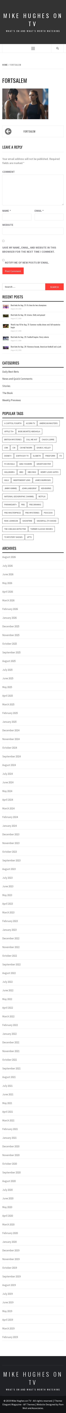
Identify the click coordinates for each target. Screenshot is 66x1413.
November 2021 (10, 1051)
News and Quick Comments (17, 378)
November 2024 (10, 739)
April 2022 (7, 1007)
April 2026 (7, 591)
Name (6, 210)
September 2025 (11, 652)
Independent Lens (21, 480)
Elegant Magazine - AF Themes (18, 1404)
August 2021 (9, 1077)
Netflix (42, 496)
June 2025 (7, 678)
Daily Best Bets (10, 371)
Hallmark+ (9, 472)
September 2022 (11, 964)
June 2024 (7, 782)
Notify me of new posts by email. (27, 262)
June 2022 (7, 990)
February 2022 (10, 1025)
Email (39, 210)
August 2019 (9, 1285)
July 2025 (7, 669)
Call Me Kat (31, 439)
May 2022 (7, 999)
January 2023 (9, 929)
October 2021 (9, 1059)
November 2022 (10, 947)
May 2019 (7, 1311)
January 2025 (9, 721)
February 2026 (10, 609)
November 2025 (10, 635)
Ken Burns (46, 488)
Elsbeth (37, 455)
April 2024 (7, 799)
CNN (6, 447)
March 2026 (8, 600)
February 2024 (10, 817)
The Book (7, 393)
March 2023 (8, 912)
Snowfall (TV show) (46, 520)
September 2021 (11, 1068)
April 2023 (7, 903)
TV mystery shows (13, 537)
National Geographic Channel (19, 496)
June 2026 (7, 574)
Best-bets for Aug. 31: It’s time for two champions (29, 305)
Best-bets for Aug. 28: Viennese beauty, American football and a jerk (36, 346)
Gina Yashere (25, 464)
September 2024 (11, 756)
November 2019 (10, 1259)
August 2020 (9, 1181)
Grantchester (44, 464)
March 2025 (8, 704)
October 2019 (9, 1267)
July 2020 (7, 1189)
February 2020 (10, 1233)
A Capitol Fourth (12, 423)
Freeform (50, 455)
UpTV (29, 537)
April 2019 (7, 1319)
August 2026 (9, 557)
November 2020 (10, 1155)
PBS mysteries (32, 512)
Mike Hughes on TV (33, 19)
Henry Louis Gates (49, 472)
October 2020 (9, 1163)
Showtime (27, 520)
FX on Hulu (9, 464)
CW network (26, 447)
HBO (21, 472)
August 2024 (9, 765)
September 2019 (11, 1276)
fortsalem (29, 131)
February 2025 (10, 713)
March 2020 (8, 1224)
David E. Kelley (44, 447)
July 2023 (7, 877)
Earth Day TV (22, 455)
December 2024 (10, 730)
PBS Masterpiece (12, 512)
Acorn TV (30, 423)
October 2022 (9, 955)
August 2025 (9, 661)
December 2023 (10, 834)
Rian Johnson (11, 520)
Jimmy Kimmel (10, 488)
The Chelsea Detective (15, 529)
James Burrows (43, 480)
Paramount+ (10, 504)
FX (61, 455)
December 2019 (10, 1250)
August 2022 (9, 973)
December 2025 (10, 626)
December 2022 (10, 938)
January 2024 (9, 825)
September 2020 (11, 1172)
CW (13, 447)
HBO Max (32, 472)
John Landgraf (29, 488)
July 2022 (7, 981)
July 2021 (7, 1085)
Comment (8, 171)
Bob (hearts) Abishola (29, 431)
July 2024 (7, 773)
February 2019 (10, 1337)
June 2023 (7, 886)
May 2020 (7, 1207)
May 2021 (7, 1103)
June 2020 (7, 1198)
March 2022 (8, 1016)
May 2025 (7, 687)
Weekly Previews (11, 400)
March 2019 (8, 1328)
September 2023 (11, 860)
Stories (6, 386)
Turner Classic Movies (41, 529)
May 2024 (7, 791)
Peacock (48, 512)
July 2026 (7, 565)
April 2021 (7, 1111)
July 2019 (7, 1293)
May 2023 (7, 895)
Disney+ (8, 455)
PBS (23, 504)
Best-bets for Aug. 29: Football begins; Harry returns (30, 337)
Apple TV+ (9, 431)
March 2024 (8, 808)
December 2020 (10, 1146)
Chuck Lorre (48, 439)
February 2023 (10, 921)
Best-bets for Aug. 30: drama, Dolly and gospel (28, 315)
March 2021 (8, 1120)
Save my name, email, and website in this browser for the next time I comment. (29, 249)
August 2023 (9, 869)
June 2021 (7, 1094)
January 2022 (9, 1033)
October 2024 (9, 747)
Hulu (6, 480)
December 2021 (10, 1042)
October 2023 (9, 851)
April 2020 (7, 1215)
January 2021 (9, 1137)
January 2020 (9, 1241)
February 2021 (10, 1129)
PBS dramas (35, 504)
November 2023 (10, 843)
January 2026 (9, 617)
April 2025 (7, 695)
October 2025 (9, 643)
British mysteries (13, 439)
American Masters (48, 423)
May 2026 (7, 583)
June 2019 (7, 1302)
